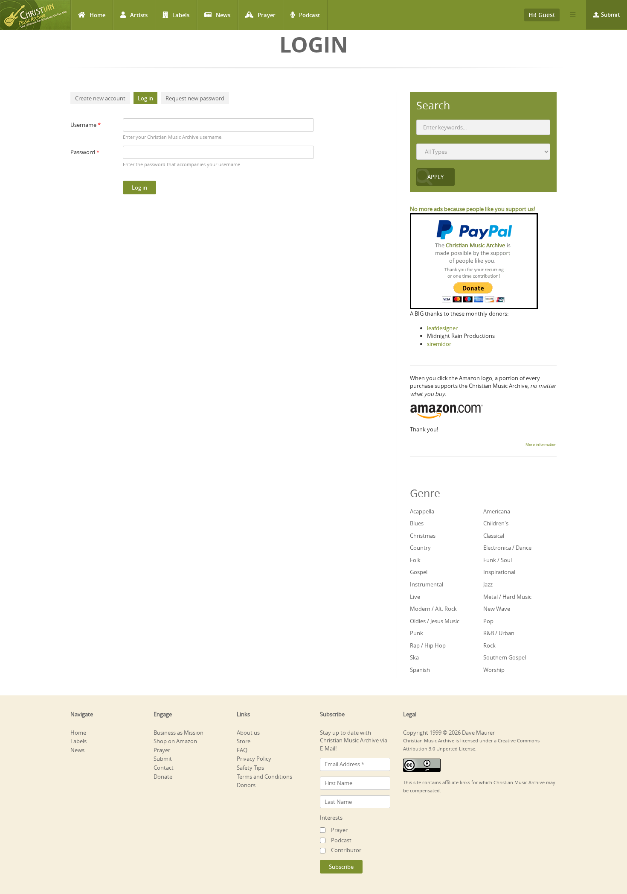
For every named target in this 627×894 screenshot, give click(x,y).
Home (97, 15)
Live (415, 597)
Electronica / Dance (507, 547)
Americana (496, 511)
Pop (488, 621)
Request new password (194, 98)
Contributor (346, 850)
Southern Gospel (504, 657)
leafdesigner (442, 328)
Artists (139, 15)
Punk (416, 633)
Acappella (422, 511)
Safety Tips (250, 767)
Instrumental (426, 584)
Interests (331, 817)
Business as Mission (178, 732)
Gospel (418, 572)
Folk (415, 560)
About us (248, 732)
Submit (610, 14)
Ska (414, 657)
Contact (164, 767)
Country (420, 547)
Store (243, 741)
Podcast (309, 15)
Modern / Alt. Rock (433, 609)
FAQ (242, 750)
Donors (246, 785)
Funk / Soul (497, 560)
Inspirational (499, 572)
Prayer (267, 15)
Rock (489, 645)
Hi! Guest (541, 15)
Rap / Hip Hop (428, 645)
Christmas (422, 535)
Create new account (100, 98)
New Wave (496, 609)
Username (85, 125)
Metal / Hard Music (507, 597)
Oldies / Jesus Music (434, 621)
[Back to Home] (35, 15)
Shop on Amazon (175, 741)
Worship (494, 670)
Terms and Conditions (264, 776)
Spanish (420, 670)
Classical (493, 535)
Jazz (488, 584)
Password (84, 152)
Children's (495, 523)
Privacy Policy (254, 758)
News (223, 15)
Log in (147, 98)
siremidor (439, 344)
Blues (417, 523)
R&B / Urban (498, 633)
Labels (180, 15)
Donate (163, 776)
